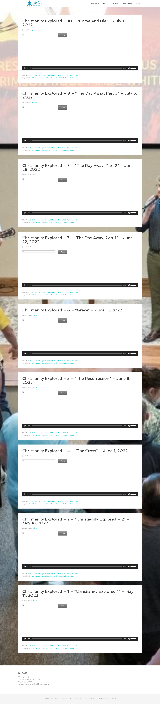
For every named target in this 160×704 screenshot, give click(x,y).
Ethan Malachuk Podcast (54, 75)
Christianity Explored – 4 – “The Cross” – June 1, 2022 (75, 450)
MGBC (64, 75)
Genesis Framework (89, 698)
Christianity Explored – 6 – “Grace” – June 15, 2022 (72, 310)
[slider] (134, 68)
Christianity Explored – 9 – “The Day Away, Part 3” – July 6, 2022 (79, 95)
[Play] (25, 68)
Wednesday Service (72, 75)
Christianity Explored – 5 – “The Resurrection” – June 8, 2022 (76, 380)
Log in (113, 698)
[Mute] (129, 68)
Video (63, 35)
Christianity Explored (40, 75)
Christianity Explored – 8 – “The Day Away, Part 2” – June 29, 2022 (78, 167)
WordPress (104, 698)
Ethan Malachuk (52, 78)
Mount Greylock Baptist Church (34, 3)
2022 (31, 75)
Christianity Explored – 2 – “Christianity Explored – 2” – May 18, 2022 (76, 521)
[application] (80, 68)
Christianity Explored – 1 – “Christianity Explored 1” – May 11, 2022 (77, 593)
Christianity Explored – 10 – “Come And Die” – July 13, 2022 (74, 23)
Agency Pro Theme (69, 698)
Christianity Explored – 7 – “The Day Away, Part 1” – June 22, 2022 (77, 239)
